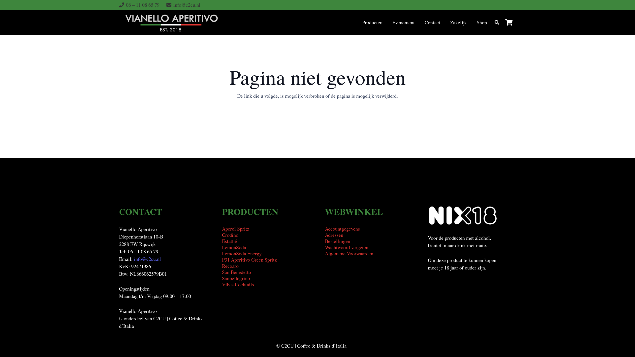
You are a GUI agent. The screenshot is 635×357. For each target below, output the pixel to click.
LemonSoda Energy (242, 253)
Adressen (334, 235)
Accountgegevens (342, 228)
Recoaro (230, 266)
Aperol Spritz (235, 228)
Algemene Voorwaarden (349, 253)
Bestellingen (337, 241)
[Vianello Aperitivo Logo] (171, 22)
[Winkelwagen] (509, 22)
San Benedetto (236, 272)
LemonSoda (234, 247)
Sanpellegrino (236, 278)
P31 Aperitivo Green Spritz (249, 259)
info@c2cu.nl (147, 259)
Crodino (230, 235)
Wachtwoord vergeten (346, 247)
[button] (387, 22)
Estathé (229, 241)
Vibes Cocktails (238, 284)
